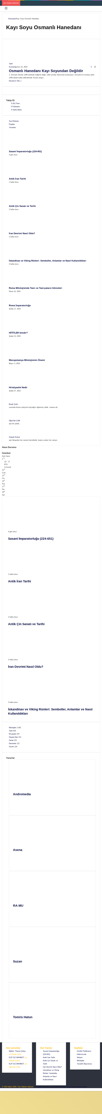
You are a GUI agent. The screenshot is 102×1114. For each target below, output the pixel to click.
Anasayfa (12, 19)
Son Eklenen (14, 121)
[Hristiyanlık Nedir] (23, 384)
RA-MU (18, 905)
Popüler (12, 124)
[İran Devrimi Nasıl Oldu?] (23, 230)
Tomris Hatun (22, 1017)
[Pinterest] (17, 810)
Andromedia (22, 794)
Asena (11, 67)
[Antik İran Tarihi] (23, 176)
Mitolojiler (12, 728)
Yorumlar (12, 127)
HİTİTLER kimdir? (18, 333)
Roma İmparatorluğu (20, 305)
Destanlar (12, 743)
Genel (11, 740)
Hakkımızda (81, 1054)
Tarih (11, 731)
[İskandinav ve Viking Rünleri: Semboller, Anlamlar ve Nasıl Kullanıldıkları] (23, 258)
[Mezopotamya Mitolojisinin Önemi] (23, 357)
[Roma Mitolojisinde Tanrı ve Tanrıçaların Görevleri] (23, 285)
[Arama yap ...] (98, 9)
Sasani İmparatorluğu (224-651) (25, 151)
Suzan (17, 961)
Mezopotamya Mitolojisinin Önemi (27, 360)
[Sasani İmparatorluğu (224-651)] (23, 148)
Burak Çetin (13, 404)
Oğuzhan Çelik (14, 421)
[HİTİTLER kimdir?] (23, 330)
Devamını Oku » (15, 81)
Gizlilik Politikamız (84, 1051)
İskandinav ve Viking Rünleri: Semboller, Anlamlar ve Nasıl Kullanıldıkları (47, 260)
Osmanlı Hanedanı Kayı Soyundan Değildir (46, 71)
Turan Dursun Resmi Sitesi (76, 1087)
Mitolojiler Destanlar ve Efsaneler (47, 1087)
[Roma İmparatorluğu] (16, 302)
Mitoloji (63, 1087)
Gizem (11, 747)
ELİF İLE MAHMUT (16, 1057)
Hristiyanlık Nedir (18, 387)
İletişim (79, 1057)
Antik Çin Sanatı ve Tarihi (22, 206)
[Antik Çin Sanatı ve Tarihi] (23, 203)
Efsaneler (12, 734)
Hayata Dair (13, 737)
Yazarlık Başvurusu (84, 1064)
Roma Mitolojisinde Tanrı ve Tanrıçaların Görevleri (35, 288)
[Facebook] (17, 803)
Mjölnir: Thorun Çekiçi (17, 1051)
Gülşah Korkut (14, 437)
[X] (17, 806)
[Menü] (6, 9)
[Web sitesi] (17, 800)
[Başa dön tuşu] (1, 1090)
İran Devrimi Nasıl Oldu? (22, 233)
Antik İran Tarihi (17, 179)
